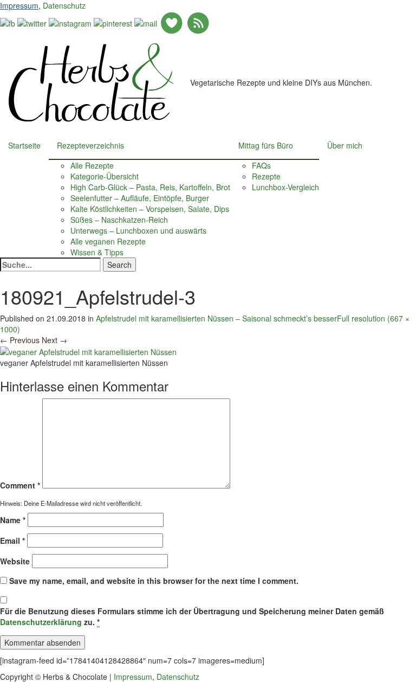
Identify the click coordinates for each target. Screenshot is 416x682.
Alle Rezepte (92, 165)
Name (12, 519)
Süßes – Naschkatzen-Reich (119, 219)
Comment (20, 485)
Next (54, 339)
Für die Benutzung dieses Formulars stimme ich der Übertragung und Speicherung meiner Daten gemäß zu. (192, 616)
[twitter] (32, 21)
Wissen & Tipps (96, 252)
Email (12, 540)
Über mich (344, 145)
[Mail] (145, 21)
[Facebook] (7, 21)
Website (15, 561)
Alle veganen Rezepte (108, 241)
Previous (20, 339)
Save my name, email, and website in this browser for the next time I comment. (153, 580)
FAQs (261, 165)
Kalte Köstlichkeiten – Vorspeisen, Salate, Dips (149, 208)
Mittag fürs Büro (265, 145)
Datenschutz (64, 5)
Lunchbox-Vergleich (285, 187)
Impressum (19, 5)
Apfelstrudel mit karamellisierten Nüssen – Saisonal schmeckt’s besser (216, 318)
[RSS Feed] (198, 21)
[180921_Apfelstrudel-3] (88, 350)
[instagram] (70, 21)
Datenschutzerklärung (41, 621)
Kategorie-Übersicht (104, 176)
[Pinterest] (113, 21)
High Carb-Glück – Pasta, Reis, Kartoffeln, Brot (150, 187)
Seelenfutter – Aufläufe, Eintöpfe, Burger (139, 197)
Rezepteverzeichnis (90, 145)
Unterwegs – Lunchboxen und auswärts (138, 230)
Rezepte (266, 176)
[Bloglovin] (171, 21)
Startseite (24, 145)
